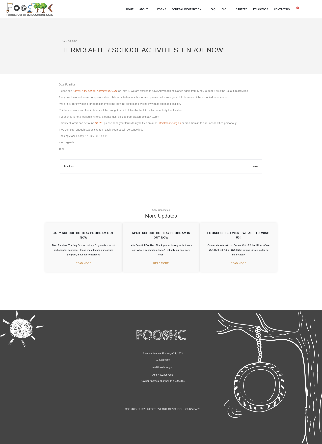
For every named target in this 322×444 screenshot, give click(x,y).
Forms (161, 9)
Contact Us (282, 9)
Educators (260, 9)
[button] (308, 8)
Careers (241, 9)
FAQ (213, 9)
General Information (186, 9)
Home (129, 9)
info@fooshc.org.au (169, 123)
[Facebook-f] (157, 395)
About (143, 9)
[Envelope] (164, 395)
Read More (83, 263)
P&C (224, 9)
